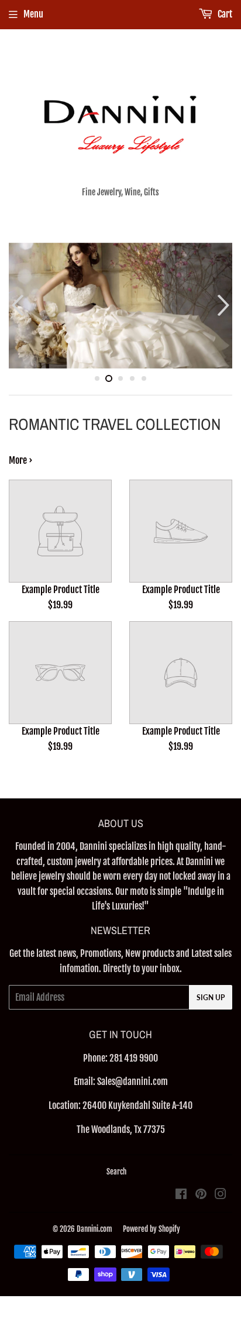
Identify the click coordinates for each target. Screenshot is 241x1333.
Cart (224, 14)
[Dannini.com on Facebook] (181, 1195)
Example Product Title (60, 589)
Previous (16, 305)
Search (116, 1171)
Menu (33, 14)
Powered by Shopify (151, 1229)
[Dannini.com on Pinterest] (201, 1195)
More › (20, 460)
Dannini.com (94, 1229)
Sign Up (211, 997)
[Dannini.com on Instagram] (220, 1195)
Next (225, 305)
